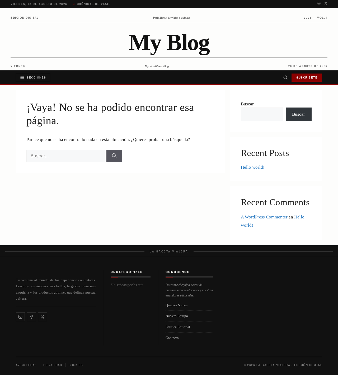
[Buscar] (285, 77)
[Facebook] (31, 316)
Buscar (247, 103)
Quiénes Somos (176, 305)
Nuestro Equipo (177, 316)
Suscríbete (306, 77)
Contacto (172, 338)
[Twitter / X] (325, 4)
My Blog (169, 42)
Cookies (76, 365)
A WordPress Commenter (264, 217)
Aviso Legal (26, 365)
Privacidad (52, 365)
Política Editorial (178, 327)
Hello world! (253, 167)
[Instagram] (319, 4)
